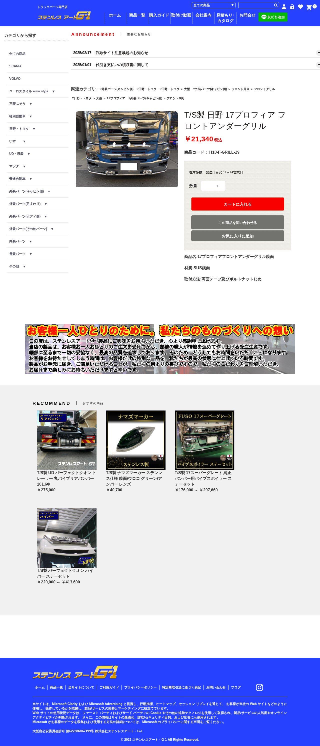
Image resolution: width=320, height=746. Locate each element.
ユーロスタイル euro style (30, 91)
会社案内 (204, 15)
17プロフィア (116, 98)
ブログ (236, 687)
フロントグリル (264, 89)
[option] (126, 149)
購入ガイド (159, 15)
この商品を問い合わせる (237, 223)
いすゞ (16, 141)
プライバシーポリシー (140, 687)
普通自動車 (19, 179)
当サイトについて (81, 687)
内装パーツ (19, 241)
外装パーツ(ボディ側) (27, 216)
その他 (16, 266)
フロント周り (241, 89)
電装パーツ (19, 254)
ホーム (115, 15)
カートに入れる (238, 204)
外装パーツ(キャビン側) (28, 191)
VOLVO (14, 79)
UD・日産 (18, 154)
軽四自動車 (19, 116)
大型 (187, 89)
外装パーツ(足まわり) (27, 204)
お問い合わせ (216, 687)
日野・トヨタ (21, 129)
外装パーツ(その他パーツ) (30, 229)
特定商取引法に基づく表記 (181, 687)
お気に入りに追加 (238, 236)
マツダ (16, 166)
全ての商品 (17, 54)
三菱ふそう (19, 104)
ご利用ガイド (109, 687)
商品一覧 (137, 15)
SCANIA (15, 66)
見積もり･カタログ (225, 18)
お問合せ (248, 15)
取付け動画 (181, 15)
